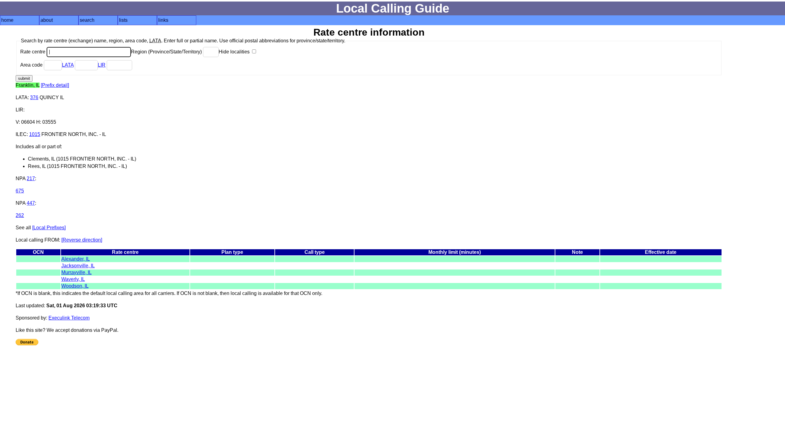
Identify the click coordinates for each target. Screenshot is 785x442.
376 (34, 97)
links (163, 20)
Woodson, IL (75, 286)
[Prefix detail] (55, 85)
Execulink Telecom (69, 317)
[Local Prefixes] (49, 227)
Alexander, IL (75, 259)
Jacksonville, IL (78, 265)
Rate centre (33, 51)
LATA (68, 65)
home (7, 20)
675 (20, 190)
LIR (101, 65)
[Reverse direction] (81, 239)
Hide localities (235, 51)
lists (123, 20)
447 (31, 203)
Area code (32, 65)
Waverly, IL (73, 279)
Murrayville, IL (76, 272)
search (87, 20)
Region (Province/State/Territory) (167, 51)
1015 (34, 134)
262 (20, 215)
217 (31, 178)
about (46, 20)
